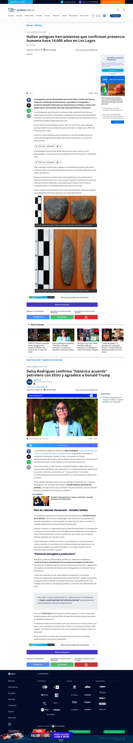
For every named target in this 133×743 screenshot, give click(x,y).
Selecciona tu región (18, 2)
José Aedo (32, 45)
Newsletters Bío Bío (70, 2)
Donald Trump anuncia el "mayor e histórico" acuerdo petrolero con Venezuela (72, 498)
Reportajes (12, 718)
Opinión (64, 16)
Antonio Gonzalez (42, 387)
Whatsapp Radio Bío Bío (115, 732)
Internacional (29, 16)
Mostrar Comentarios (62, 304)
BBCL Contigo (84, 16)
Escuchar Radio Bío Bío (113, 2)
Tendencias (56, 16)
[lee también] (41, 501)
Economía (39, 16)
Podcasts (11, 16)
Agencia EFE (38, 380)
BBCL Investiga (73, 16)
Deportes (47, 16)
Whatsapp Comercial (81, 731)
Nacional (19, 16)
